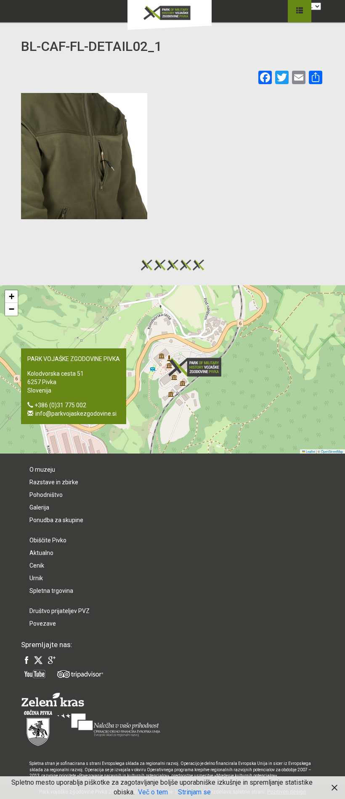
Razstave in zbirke (53, 482)
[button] (197, 367)
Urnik (36, 578)
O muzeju (42, 469)
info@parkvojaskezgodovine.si (76, 413)
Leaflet (310, 451)
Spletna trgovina (51, 590)
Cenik (36, 565)
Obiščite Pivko (47, 540)
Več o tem (153, 792)
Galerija (39, 507)
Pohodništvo (46, 494)
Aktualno (41, 552)
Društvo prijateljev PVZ (59, 611)
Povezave (42, 623)
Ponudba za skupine (56, 520)
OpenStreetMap (332, 451)
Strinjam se (194, 792)
